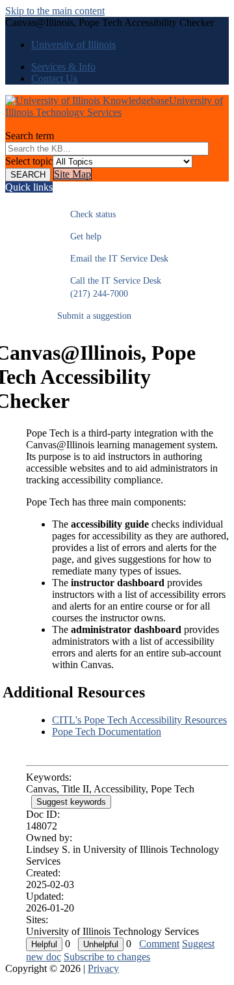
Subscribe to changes (107, 956)
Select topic (29, 161)
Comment (159, 943)
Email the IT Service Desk (112, 258)
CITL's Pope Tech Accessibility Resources (139, 719)
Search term (29, 135)
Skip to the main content (55, 10)
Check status (86, 214)
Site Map (72, 174)
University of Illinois (73, 44)
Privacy (103, 968)
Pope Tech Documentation (106, 731)
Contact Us (54, 78)
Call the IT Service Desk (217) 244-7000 (109, 287)
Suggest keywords (71, 802)
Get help (79, 236)
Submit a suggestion (94, 316)
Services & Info (63, 66)
